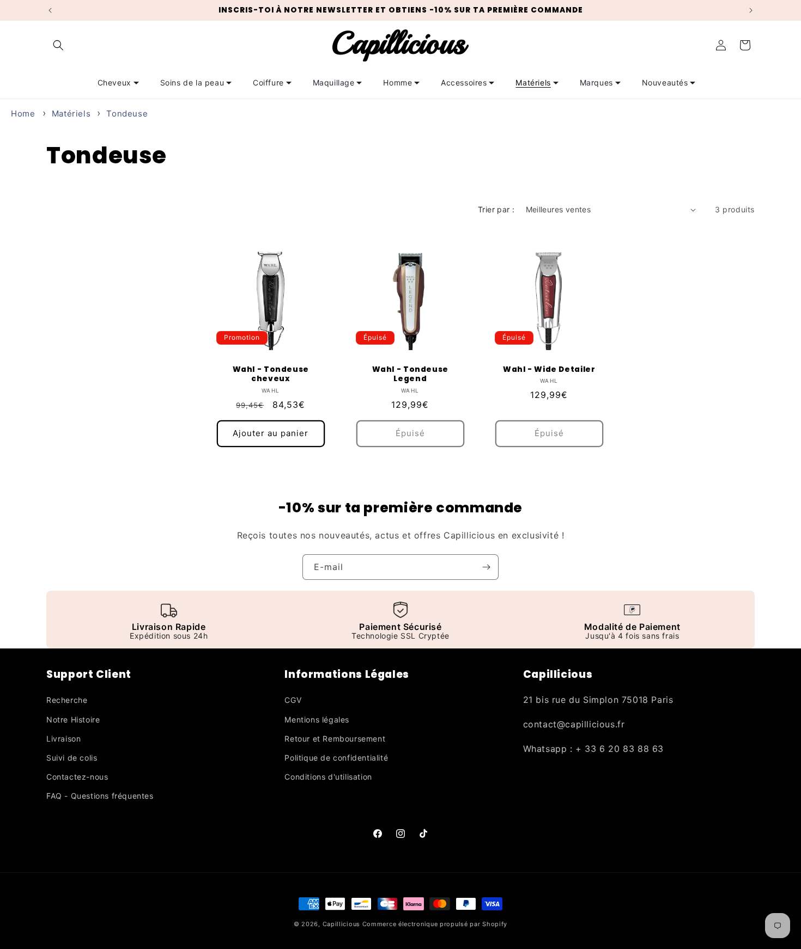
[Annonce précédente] (50, 10)
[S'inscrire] (486, 567)
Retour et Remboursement (334, 738)
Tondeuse (127, 113)
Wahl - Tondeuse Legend (410, 374)
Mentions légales (316, 719)
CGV (292, 700)
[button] (58, 45)
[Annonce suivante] (751, 10)
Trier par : (496, 209)
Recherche (66, 700)
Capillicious (341, 924)
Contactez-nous (77, 776)
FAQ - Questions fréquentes (100, 795)
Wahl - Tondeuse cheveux (271, 374)
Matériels (72, 113)
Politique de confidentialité (336, 757)
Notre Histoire (73, 719)
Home (23, 113)
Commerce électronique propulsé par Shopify (434, 924)
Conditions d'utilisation (328, 776)
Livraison (63, 738)
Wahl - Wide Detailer (549, 370)
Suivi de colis (71, 757)
